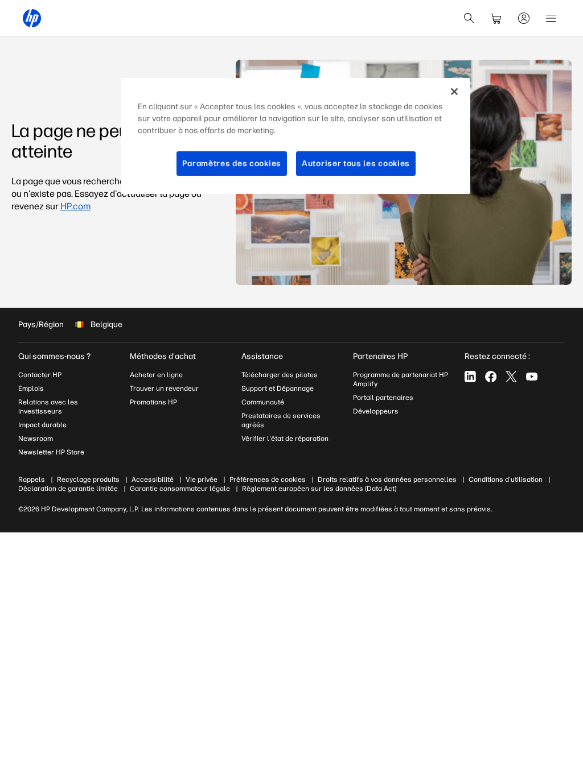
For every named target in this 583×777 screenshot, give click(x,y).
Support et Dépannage (277, 388)
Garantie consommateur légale (180, 489)
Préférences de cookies (267, 479)
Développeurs (376, 411)
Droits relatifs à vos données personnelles (387, 479)
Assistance (262, 356)
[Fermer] (454, 91)
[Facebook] (490, 376)
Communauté (262, 402)
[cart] (496, 18)
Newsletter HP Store (51, 452)
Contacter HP (39, 375)
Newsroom (35, 439)
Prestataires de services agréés (281, 420)
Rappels (31, 479)
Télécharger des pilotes (279, 375)
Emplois (31, 388)
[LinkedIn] (470, 376)
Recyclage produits (88, 479)
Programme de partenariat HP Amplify (400, 379)
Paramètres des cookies (231, 163)
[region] (295, 136)
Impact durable (42, 425)
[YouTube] (531, 376)
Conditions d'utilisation (506, 479)
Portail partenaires (383, 398)
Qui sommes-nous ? (54, 356)
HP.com (75, 206)
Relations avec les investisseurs (48, 406)
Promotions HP (153, 402)
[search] (469, 18)
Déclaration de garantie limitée (68, 489)
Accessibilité (153, 479)
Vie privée (201, 479)
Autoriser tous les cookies (356, 163)
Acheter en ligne (156, 375)
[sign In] (523, 18)
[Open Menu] (551, 18)
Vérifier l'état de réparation (285, 439)
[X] (511, 376)
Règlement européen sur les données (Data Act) (319, 489)
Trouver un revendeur (164, 388)
